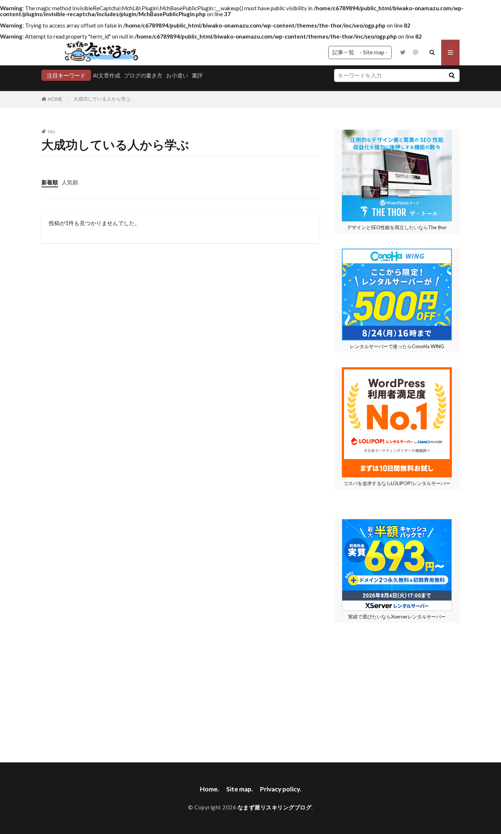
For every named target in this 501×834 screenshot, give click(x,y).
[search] (451, 75)
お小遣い (177, 75)
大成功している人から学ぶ (102, 99)
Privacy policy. (280, 789)
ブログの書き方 (143, 75)
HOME (55, 99)
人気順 (70, 182)
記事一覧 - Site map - (360, 52)
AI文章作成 (106, 75)
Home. (209, 789)
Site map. (239, 789)
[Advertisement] (397, 689)
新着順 (49, 182)
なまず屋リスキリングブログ (275, 807)
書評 (197, 75)
